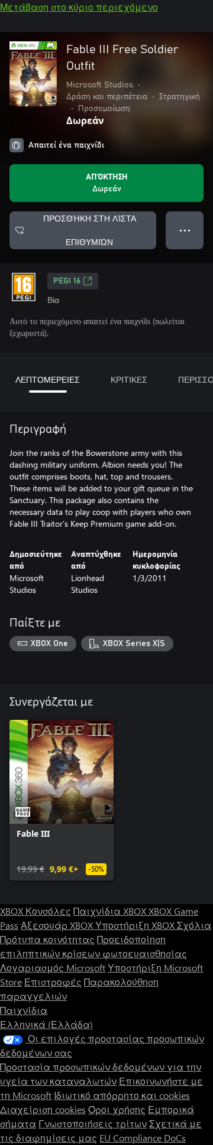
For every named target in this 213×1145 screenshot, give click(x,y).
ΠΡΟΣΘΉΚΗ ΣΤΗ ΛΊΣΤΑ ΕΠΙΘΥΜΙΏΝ (89, 230)
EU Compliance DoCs (142, 1137)
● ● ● (185, 230)
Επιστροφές (53, 982)
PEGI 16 (66, 281)
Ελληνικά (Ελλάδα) (46, 1024)
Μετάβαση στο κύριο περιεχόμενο (79, 7)
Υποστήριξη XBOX (136, 925)
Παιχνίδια (23, 1010)
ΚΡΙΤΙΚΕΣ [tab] (129, 379)
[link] (61, 800)
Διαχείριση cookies (43, 1109)
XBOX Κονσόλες (35, 911)
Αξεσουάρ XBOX (58, 925)
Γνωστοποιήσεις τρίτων (92, 1123)
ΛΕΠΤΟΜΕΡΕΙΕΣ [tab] (47, 379)
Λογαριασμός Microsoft (52, 967)
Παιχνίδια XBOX (111, 911)
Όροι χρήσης (117, 1109)
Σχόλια (194, 925)
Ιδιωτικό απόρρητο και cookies (122, 1095)
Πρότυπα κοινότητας (47, 939)
